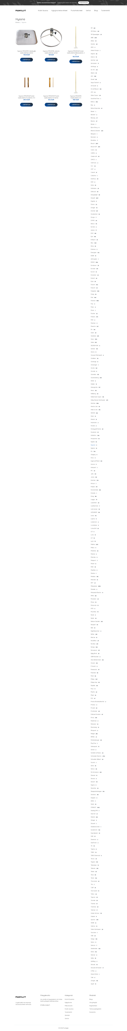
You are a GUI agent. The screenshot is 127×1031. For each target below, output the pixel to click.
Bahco (94, 102)
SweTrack (94, 842)
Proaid (94, 708)
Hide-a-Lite (95, 409)
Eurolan (94, 268)
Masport (94, 560)
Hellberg (94, 393)
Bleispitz (94, 134)
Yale (93, 977)
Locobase (95, 525)
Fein (93, 297)
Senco (94, 769)
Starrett (94, 814)
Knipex (94, 486)
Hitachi (94, 419)
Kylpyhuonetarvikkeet (59, 11)
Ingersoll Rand (96, 461)
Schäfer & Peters (97, 753)
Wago (94, 939)
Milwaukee (96, 586)
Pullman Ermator (97, 714)
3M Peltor (95, 31)
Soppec (94, 798)
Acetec (94, 44)
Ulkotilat (67, 1015)
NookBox (95, 640)
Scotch (93, 762)
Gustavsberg (96, 377)
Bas (93, 105)
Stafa (93, 804)
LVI (93, 538)
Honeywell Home (97, 429)
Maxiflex (94, 570)
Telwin (94, 871)
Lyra (93, 541)
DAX (93, 182)
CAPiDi (94, 153)
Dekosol (94, 191)
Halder (94, 384)
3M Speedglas (96, 34)
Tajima (94, 849)
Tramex (94, 903)
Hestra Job (95, 406)
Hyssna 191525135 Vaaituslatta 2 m (75, 97)
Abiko (93, 41)
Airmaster (95, 63)
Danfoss (94, 179)
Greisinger (95, 365)
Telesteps (95, 865)
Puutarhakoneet (76, 11)
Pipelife (94, 685)
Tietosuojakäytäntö (95, 1009)
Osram (94, 663)
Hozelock (94, 432)
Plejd (93, 695)
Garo (94, 339)
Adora (94, 57)
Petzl (93, 676)
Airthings (94, 66)
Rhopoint (94, 730)
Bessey (94, 118)
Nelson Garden (97, 621)
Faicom (94, 288)
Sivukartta (92, 1012)
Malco (93, 547)
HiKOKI (94, 413)
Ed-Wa (94, 227)
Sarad (93, 749)
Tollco (94, 894)
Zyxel (93, 984)
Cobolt (94, 172)
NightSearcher (96, 631)
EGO (93, 233)
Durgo (93, 217)
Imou (93, 458)
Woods (94, 964)
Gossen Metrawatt (97, 355)
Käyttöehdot (93, 1006)
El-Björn (94, 239)
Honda (94, 426)
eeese (94, 230)
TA (93, 846)
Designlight (95, 195)
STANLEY (95, 807)
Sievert (94, 782)
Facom (94, 284)
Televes (94, 868)
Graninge (94, 361)
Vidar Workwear (97, 929)
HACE (93, 381)
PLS (93, 698)
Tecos (94, 858)
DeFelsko (95, 188)
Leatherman (95, 506)
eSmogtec (95, 259)
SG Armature (96, 772)
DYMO (94, 220)
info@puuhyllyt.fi (45, 1005)
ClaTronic (94, 163)
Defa (93, 185)
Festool (95, 300)
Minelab (94, 589)
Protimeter (95, 711)
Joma (94, 477)
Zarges (94, 980)
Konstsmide (96, 490)
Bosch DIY (95, 146)
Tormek (94, 900)
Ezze (93, 281)
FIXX (93, 320)
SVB (93, 836)
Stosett (94, 823)
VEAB (93, 923)
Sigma (93, 785)
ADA (93, 47)
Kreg (94, 496)
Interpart (94, 467)
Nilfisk (94, 634)
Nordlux (94, 644)
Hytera (94, 448)
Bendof (94, 114)
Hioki (93, 416)
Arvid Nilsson (96, 89)
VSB (93, 936)
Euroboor (95, 265)
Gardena (95, 336)
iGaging (94, 454)
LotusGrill (95, 528)
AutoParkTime (96, 98)
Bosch (94, 143)
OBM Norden (95, 656)
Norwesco (95, 650)
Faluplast (95, 291)
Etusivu (18, 22)
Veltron (94, 926)
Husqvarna (95, 438)
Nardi (93, 615)
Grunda (94, 371)
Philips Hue (95, 682)
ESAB (93, 255)
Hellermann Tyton (97, 397)
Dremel (94, 211)
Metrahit (94, 579)
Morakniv (95, 599)
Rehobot (94, 724)
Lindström (95, 522)
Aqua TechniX (95, 82)
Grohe (94, 368)
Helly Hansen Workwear (99, 400)
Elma (93, 246)
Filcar (93, 310)
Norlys (94, 647)
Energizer (95, 252)
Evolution (95, 275)
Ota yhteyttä (93, 1002)
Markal (94, 554)
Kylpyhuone (68, 1002)
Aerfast (94, 60)
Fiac (93, 304)
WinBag (94, 961)
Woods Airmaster (97, 968)
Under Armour (96, 913)
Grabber (94, 358)
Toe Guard (95, 891)
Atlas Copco (96, 95)
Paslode (94, 673)
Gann (93, 333)
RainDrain (94, 721)
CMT (93, 169)
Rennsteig (95, 727)
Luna (93, 535)
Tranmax (94, 907)
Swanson (94, 839)
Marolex (94, 557)
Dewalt (94, 198)
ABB (94, 37)
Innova (94, 464)
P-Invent (94, 666)
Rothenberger (96, 740)
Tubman (94, 910)
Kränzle (94, 493)
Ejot (93, 236)
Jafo (93, 474)
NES (93, 628)
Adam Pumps (95, 50)
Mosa (93, 602)
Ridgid (94, 733)
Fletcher (94, 323)
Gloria (93, 352)
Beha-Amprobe (96, 108)
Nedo (93, 618)
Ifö (93, 451)
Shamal (94, 775)
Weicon (94, 945)
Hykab (94, 442)
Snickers (94, 794)
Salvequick (95, 746)
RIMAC (94, 737)
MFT (93, 583)
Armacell (94, 86)
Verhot (88, 11)
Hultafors (95, 435)
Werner (94, 955)
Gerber (94, 349)
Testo (94, 878)
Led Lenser (95, 509)
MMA (93, 595)
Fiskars (94, 317)
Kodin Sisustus (43, 11)
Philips (94, 679)
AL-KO (94, 70)
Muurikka (94, 612)
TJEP (93, 887)
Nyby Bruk (95, 653)
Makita (94, 544)
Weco (93, 942)
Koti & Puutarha (69, 999)
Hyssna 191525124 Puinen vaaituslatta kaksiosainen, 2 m (76, 53)
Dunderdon (95, 214)
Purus (94, 717)
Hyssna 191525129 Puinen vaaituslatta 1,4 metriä (51, 97)
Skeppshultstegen (97, 791)
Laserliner (95, 502)
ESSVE (94, 262)
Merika (93, 573)
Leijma (94, 519)
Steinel (94, 817)
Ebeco (94, 223)
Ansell (94, 79)
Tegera (94, 862)
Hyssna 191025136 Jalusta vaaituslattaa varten (51, 52)
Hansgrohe (95, 387)
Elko (93, 243)
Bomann (94, 137)
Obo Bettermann (97, 660)
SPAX (93, 801)
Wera (94, 952)
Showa (94, 778)
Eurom (94, 272)
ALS (93, 76)
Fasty (93, 294)
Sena (93, 765)
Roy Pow (94, 743)
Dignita (94, 201)
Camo (94, 150)
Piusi (93, 689)
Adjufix (94, 54)
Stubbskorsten (96, 826)
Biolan (93, 124)
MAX (93, 567)
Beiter (93, 111)
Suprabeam (95, 833)
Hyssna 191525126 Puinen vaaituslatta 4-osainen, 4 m (26, 97)
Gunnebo (95, 374)
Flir (93, 329)
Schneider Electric (98, 756)
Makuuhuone (68, 1006)
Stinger (94, 820)
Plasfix (94, 692)
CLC (93, 166)
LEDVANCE (95, 512)
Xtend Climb (95, 974)
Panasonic (95, 669)
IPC (93, 470)
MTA (93, 608)
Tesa (93, 875)
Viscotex (94, 932)
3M (93, 28)
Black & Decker (97, 130)
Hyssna (94, 445)
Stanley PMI (95, 810)
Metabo (94, 576)
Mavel (93, 563)
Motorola (94, 605)
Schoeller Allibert (97, 759)
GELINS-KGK (95, 345)
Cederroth (95, 156)
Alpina (94, 73)
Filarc (93, 307)
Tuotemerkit (105, 11)
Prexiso (94, 705)
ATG (93, 92)
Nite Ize (94, 637)
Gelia (94, 342)
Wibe (93, 958)
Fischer (94, 313)
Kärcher (94, 480)
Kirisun (93, 483)
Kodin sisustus (69, 1009)
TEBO (93, 852)
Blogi (96, 11)
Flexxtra (94, 326)
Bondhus (94, 140)
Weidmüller (95, 948)
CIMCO (93, 159)
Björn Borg (95, 127)
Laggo (94, 499)
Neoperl (94, 624)
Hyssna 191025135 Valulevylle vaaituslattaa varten (26, 52)
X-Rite (93, 971)
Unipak (94, 916)
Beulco (94, 121)
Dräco (94, 204)
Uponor (94, 919)
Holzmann (94, 422)
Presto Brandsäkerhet (98, 701)
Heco (94, 390)
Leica (93, 515)
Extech (94, 278)
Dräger (94, 207)
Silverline (94, 788)
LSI (92, 531)
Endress (94, 249)
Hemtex (95, 403)
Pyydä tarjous (83, 2)
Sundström (95, 830)
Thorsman (95, 881)
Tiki (92, 884)
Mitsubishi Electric (97, 592)
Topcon (94, 897)
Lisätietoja (26, 59)
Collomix (94, 175)
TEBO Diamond (96, 855)
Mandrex (94, 551)
